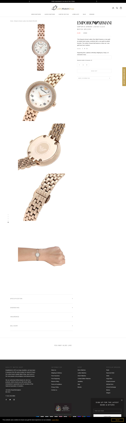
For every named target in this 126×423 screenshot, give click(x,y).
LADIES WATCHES (50, 14)
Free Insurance (55, 375)
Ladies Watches (82, 373)
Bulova (108, 390)
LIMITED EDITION (64, 14)
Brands (80, 387)
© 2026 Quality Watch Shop (63, 414)
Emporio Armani (110, 381)
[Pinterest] (86, 48)
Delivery (14, 326)
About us (53, 370)
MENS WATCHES (36, 14)
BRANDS (92, 14)
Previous (29, 1)
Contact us (54, 390)
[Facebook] (82, 48)
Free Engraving (55, 378)
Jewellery (80, 381)
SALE (84, 14)
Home (11, 21)
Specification (16, 299)
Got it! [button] (117, 420)
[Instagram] (14, 400)
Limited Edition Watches (84, 378)
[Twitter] (84, 48)
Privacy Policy (55, 387)
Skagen (108, 392)
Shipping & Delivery (56, 373)
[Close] (122, 400)
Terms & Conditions (56, 384)
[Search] (117, 8)
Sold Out (94, 71)
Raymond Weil (110, 373)
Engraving (14, 308)
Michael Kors (109, 384)
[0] (121, 8)
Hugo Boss (109, 378)
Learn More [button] (55, 420)
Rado (107, 370)
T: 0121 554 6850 (10, 396)
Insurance (14, 317)
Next (96, 1)
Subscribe (107, 416)
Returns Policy (55, 381)
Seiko (107, 375)
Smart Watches (82, 375)
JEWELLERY (75, 14)
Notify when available (124, 76)
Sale (79, 384)
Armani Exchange (111, 387)
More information (84, 78)
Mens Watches (82, 370)
